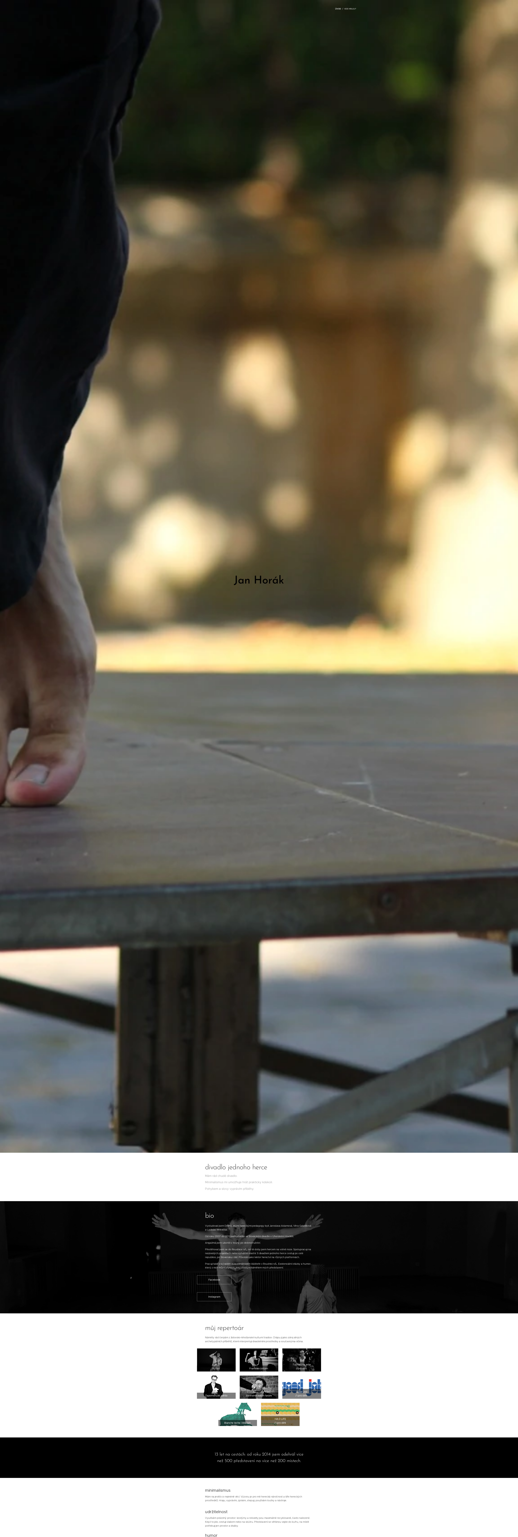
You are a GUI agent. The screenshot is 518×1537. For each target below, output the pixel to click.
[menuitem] (339, 8)
